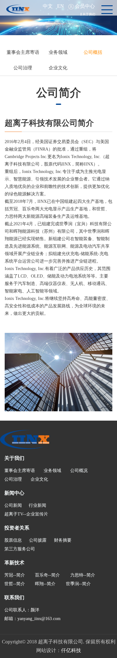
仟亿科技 (71, 650)
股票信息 (13, 540)
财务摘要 (62, 540)
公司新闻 (13, 505)
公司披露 (37, 540)
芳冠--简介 (14, 575)
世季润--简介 (78, 583)
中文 (48, 6)
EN (60, 6)
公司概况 (79, 470)
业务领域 (58, 52)
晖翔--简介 (45, 583)
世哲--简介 (14, 583)
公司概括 (93, 52)
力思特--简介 (82, 575)
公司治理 (22, 67)
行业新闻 (37, 505)
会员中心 (85, 6)
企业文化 (58, 67)
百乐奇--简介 (47, 575)
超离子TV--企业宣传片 (26, 514)
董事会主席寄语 (23, 52)
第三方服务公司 (19, 549)
